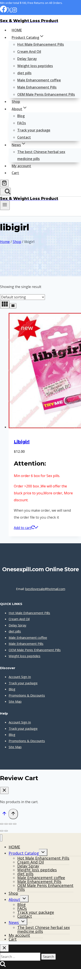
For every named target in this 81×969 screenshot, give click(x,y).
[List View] (13, 306)
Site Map (15, 701)
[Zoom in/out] (1, 824)
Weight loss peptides (35, 65)
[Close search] (4, 948)
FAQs (21, 123)
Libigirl (22, 441)
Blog (21, 115)
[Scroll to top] (4, 814)
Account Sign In (20, 677)
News (14, 922)
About (14, 899)
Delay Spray (27, 58)
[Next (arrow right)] (6, 830)
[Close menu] (1, 837)
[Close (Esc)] (14, 824)
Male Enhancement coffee (39, 80)
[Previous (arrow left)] (1, 830)
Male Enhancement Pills (37, 87)
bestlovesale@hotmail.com (45, 589)
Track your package (33, 130)
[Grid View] (5, 305)
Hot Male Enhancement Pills (40, 44)
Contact (24, 137)
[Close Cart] (4, 790)
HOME (17, 30)
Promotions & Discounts (27, 695)
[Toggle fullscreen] (6, 824)
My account (21, 165)
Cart (15, 172)
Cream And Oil (29, 51)
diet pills (24, 73)
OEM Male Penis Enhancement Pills (46, 94)
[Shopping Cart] (4, 183)
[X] (9, 11)
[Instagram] (14, 11)
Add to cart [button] (22, 527)
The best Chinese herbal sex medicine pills (41, 155)
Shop (16, 101)
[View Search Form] (5, 191)
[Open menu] (5, 205)
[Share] (10, 824)
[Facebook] (3, 11)
